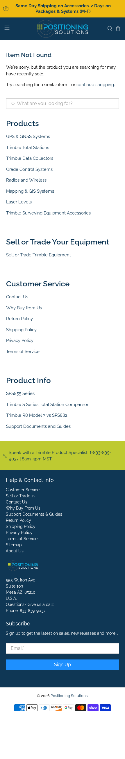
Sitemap (14, 544)
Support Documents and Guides (38, 426)
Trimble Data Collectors (29, 158)
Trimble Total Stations (27, 147)
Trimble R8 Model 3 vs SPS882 (36, 415)
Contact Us (17, 296)
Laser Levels (19, 202)
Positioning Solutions (69, 696)
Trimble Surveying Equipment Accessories (48, 213)
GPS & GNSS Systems (28, 136)
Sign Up (62, 664)
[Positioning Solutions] (62, 28)
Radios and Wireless (26, 180)
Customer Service (23, 489)
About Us (15, 551)
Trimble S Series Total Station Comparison (48, 404)
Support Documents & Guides (34, 514)
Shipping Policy (21, 329)
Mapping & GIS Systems (30, 191)
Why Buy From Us (23, 508)
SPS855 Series (20, 393)
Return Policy (19, 318)
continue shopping (95, 84)
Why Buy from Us (24, 308)
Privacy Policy (19, 340)
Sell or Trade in (20, 496)
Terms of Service (23, 351)
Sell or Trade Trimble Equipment (38, 255)
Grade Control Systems (29, 169)
